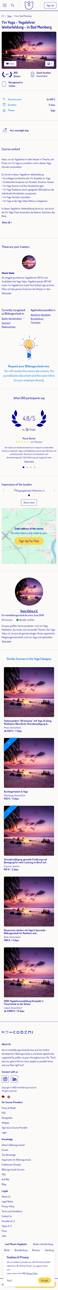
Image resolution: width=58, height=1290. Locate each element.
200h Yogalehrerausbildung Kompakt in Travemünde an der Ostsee (23, 1002)
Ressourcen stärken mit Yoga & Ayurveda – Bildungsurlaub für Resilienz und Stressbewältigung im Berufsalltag (25, 933)
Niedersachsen (9, 326)
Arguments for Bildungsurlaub (16, 1159)
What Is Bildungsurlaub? (13, 1144)
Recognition (7, 1117)
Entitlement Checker (11, 1164)
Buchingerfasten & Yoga (16, 791)
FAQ (3, 1112)
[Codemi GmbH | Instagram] (5, 1079)
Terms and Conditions (12, 1211)
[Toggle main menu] (5, 5)
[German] (4, 1097)
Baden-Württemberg (12, 318)
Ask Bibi (5, 1179)
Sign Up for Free (29, 541)
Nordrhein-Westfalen (41, 314)
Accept (44, 1280)
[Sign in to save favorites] (53, 34)
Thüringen (36, 322)
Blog (4, 1184)
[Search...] (12, 5)
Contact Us (7, 1216)
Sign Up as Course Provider (14, 1127)
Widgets (5, 1122)
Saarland (6, 322)
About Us (6, 1196)
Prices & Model (9, 1107)
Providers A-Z (8, 1221)
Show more (6, 293)
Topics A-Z (7, 1225)
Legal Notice (7, 1201)
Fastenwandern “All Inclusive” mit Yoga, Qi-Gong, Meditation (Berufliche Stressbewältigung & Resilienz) (28, 723)
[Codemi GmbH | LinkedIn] (14, 1079)
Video (11, 63)
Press (4, 1230)
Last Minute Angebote (16, 1244)
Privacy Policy (8, 1206)
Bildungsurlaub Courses (13, 1169)
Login (4, 1132)
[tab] (23, 467)
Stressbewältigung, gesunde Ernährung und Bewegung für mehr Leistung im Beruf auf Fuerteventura (25, 862)
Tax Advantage (9, 1154)
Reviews (17, 76)
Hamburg (49, 1250)
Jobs (4, 1235)
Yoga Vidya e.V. (29, 611)
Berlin (7, 1250)
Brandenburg (37, 318)
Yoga (9, 15)
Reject (9, 1280)
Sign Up (50, 5)
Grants (5, 1149)
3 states (12, 85)
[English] (8, 1097)
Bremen (36, 1250)
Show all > (7, 222)
